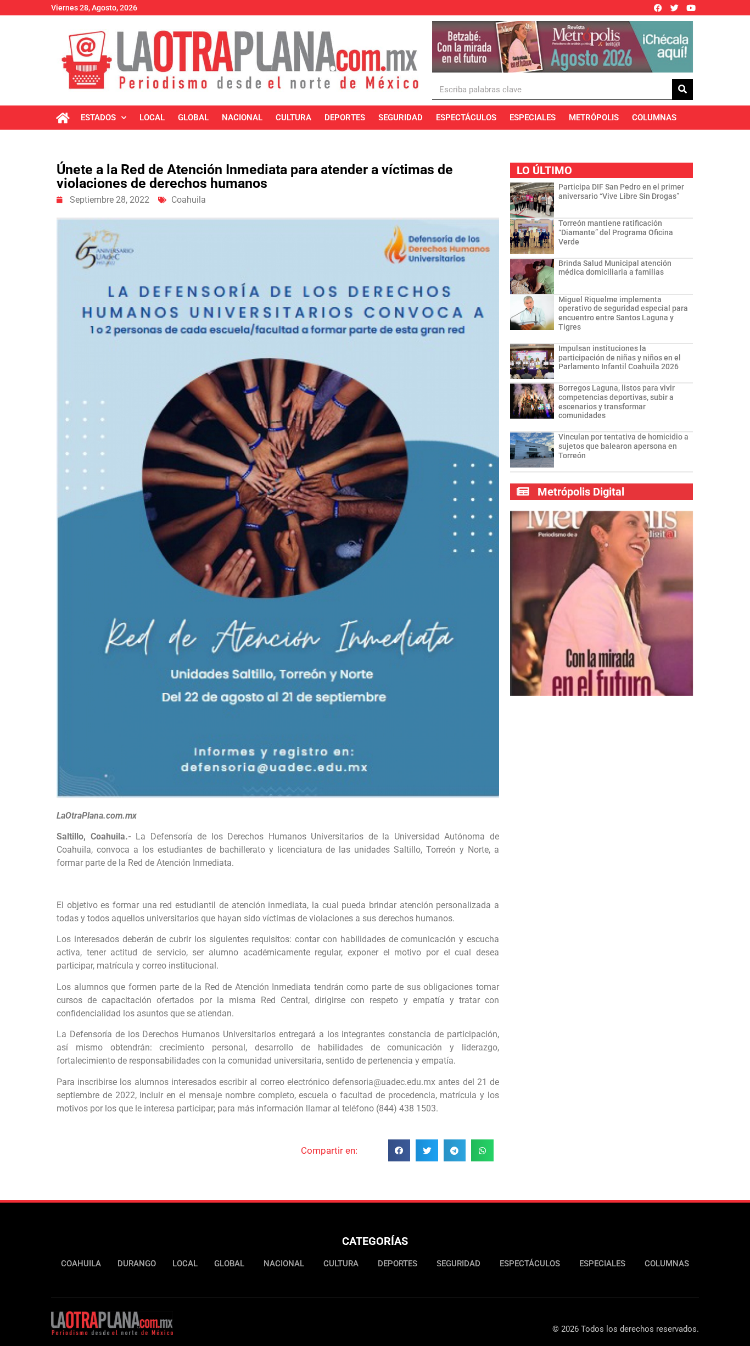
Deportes (344, 118)
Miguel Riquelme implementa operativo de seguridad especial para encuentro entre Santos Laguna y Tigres (623, 313)
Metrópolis (594, 118)
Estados (98, 118)
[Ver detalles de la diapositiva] (562, 47)
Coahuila (188, 199)
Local (152, 118)
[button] (399, 1150)
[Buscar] (682, 89)
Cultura (293, 118)
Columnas (654, 118)
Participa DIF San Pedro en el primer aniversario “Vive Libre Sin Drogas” (621, 191)
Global (193, 118)
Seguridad (400, 118)
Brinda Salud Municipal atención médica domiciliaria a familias (614, 268)
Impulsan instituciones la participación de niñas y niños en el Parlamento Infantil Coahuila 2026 (619, 357)
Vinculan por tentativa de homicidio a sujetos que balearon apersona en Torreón (623, 446)
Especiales (533, 118)
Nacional (242, 118)
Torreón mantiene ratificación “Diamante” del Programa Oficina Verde (615, 232)
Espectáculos (466, 118)
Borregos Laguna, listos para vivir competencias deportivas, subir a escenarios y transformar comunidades (616, 401)
